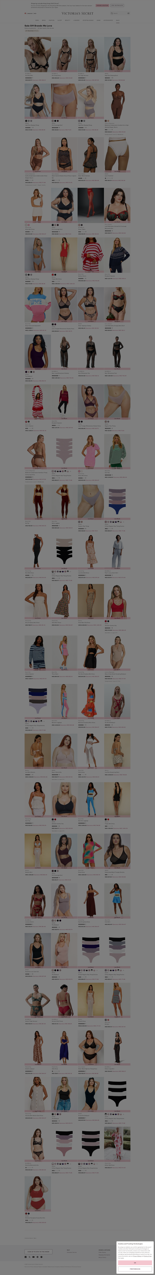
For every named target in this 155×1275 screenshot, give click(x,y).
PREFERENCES (135, 1269)
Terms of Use (148, 1256)
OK (135, 1263)
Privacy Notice (137, 1256)
